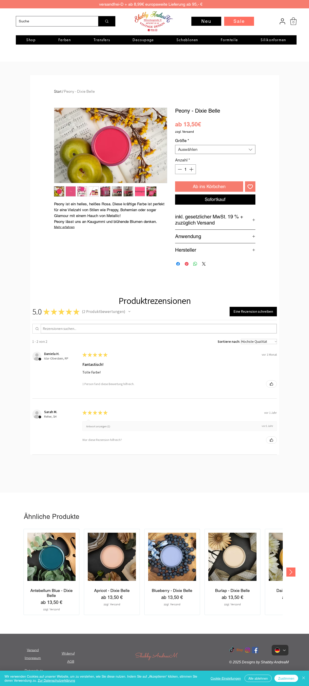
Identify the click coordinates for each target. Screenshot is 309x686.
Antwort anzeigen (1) (98, 426)
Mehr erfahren (64, 227)
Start (57, 91)
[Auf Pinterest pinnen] (186, 264)
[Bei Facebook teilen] (178, 264)
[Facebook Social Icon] (255, 650)
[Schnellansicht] (51, 556)
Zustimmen (286, 678)
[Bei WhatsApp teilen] (195, 264)
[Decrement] (179, 169)
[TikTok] (232, 650)
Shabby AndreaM (156, 656)
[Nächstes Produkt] (290, 572)
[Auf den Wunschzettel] (250, 186)
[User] (282, 21)
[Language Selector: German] (280, 650)
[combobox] (215, 149)
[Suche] (106, 21)
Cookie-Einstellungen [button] (226, 678)
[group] (153, 572)
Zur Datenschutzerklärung (56, 680)
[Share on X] (204, 264)
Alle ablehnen (258, 678)
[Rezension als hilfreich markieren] (271, 384)
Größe (182, 140)
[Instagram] (247, 650)
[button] (293, 21)
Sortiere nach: (229, 341)
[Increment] (191, 169)
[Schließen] (303, 678)
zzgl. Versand (184, 131)
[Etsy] (240, 650)
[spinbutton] (185, 169)
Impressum (33, 658)
